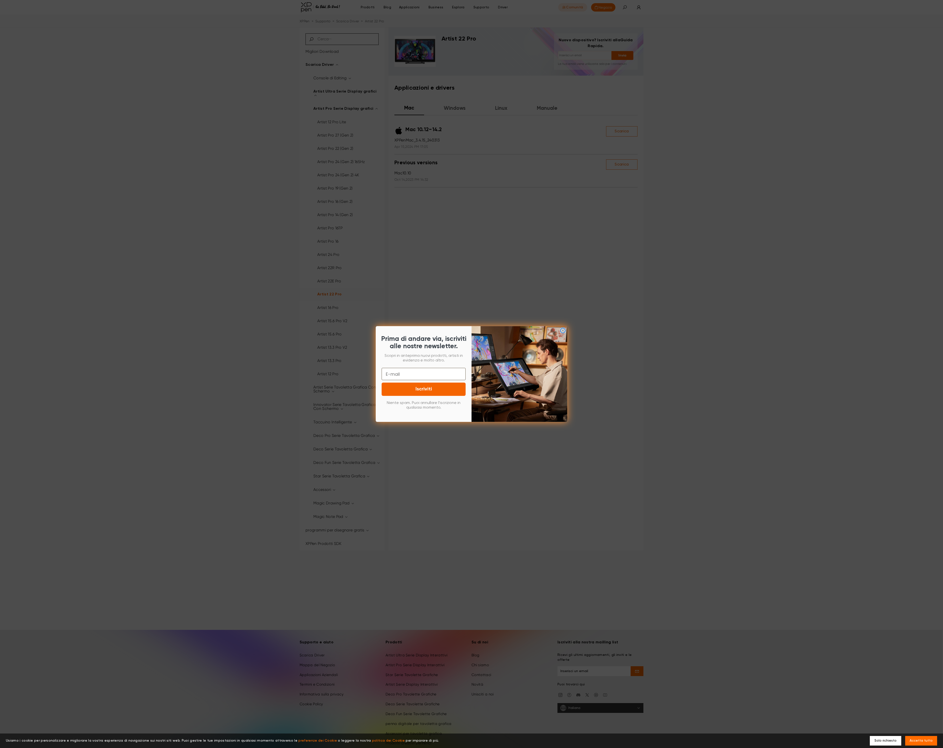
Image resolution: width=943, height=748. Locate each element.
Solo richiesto (885, 740)
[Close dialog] (562, 330)
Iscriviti (424, 389)
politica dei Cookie (388, 740)
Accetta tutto (921, 740)
